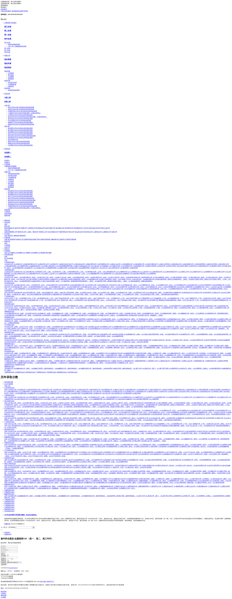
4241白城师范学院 (122, 461)
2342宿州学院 (40, 441)
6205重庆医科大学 (65, 482)
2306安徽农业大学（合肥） (99, 439)
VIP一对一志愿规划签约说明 (17, 46)
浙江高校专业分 (9, 401)
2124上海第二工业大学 (50, 399)
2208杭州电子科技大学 (136, 403)
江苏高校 (11, 73)
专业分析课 (8, 213)
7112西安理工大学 (155, 486)
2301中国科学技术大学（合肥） (18, 439)
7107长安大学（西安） (91, 486)
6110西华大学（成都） (163, 479)
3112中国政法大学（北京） (168, 410)
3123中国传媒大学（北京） (109, 412)
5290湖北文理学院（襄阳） (34, 435)
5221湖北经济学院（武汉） (68, 433)
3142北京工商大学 (108, 414)
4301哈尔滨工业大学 (14, 465)
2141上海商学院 (154, 399)
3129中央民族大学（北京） (157, 412)
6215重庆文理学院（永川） (203, 482)
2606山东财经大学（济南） (53, 418)
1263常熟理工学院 (217, 391)
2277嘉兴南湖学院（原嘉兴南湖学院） (143, 406)
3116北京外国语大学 (221, 410)
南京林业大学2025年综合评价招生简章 (20, 137)
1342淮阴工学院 (65, 393)
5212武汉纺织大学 (178, 431)
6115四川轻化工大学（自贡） (20, 480)
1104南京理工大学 (46, 389)
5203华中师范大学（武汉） (43, 431)
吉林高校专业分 (9, 458)
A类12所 (7, 97)
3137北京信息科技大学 (35, 414)
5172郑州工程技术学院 (141, 446)
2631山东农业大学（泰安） (157, 418)
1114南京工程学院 (167, 389)
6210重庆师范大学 (113, 482)
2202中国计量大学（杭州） (31, 403)
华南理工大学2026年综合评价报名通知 (20, 122)
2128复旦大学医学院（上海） (79, 399)
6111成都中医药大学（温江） (180, 479)
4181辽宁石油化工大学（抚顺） (38, 456)
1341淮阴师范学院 (53, 393)
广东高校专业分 (9, 422)
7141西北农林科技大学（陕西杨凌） (48, 488)
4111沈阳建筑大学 (135, 452)
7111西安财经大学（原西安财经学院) (137, 486)
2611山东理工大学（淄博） (110, 418)
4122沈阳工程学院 (13, 454)
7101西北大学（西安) (14, 486)
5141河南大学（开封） (52, 446)
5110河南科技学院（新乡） (111, 444)
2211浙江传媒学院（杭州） (164, 403)
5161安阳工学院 (100, 446)
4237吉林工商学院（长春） (107, 461)
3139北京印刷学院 (61, 414)
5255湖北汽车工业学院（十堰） (135, 433)
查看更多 (7, 524)
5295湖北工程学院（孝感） (52, 435)
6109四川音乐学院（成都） (147, 479)
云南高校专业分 (9, 501)
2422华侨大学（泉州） (188, 496)
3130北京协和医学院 (172, 412)
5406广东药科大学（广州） (105, 424)
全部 (5, 224)
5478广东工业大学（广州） (194, 425)
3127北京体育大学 (124, 412)
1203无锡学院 (106, 391)
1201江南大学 (96, 391)
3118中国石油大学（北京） (22, 412)
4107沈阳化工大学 (85, 452)
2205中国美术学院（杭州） (84, 403)
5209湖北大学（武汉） (145, 431)
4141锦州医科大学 (167, 454)
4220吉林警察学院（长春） (208, 460)
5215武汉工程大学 (202, 431)
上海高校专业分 (9, 395)
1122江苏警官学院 (24, 391)
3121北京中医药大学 (76, 412)
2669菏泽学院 (49, 420)
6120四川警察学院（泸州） (63, 480)
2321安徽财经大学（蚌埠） (189, 439)
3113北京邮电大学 (183, 410)
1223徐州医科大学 (140, 391)
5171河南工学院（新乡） (125, 446)
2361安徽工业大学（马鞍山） (109, 441)
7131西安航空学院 (12, 488)
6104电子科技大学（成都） (72, 479)
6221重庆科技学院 (218, 482)
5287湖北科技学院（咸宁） (16, 435)
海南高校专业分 (9, 509)
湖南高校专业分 (9, 469)
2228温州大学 (56, 405)
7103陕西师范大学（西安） (48, 486)
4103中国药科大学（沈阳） (46, 452)
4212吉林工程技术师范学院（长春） (156, 460)
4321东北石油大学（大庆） (16, 467)
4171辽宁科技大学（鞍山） (19, 456)
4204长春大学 (56, 460)
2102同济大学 (21, 397)
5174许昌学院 (162, 446)
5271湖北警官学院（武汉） (207, 433)
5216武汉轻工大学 (214, 431)
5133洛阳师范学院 (28, 446)
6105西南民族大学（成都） (90, 479)
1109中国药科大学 (106, 389)
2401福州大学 (12, 496)
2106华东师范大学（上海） (79, 397)
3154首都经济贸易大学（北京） (181, 414)
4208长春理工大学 (109, 460)
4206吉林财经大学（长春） (82, 460)
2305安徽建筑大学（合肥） (81, 439)
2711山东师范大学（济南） (133, 420)
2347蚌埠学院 (49, 441)
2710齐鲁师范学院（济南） (116, 420)
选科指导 (7, 210)
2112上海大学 (147, 397)
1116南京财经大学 (190, 389)
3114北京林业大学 (195, 410)
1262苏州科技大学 (205, 391)
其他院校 (11, 79)
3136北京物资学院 (22, 414)
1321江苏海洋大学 (41, 393)
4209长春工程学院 (121, 460)
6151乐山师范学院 (203, 480)
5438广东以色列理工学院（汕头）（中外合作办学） (103, 425)
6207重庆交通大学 (77, 482)
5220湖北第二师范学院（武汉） (49, 433)
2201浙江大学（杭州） (15, 403)
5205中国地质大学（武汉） (78, 431)
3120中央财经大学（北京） (60, 412)
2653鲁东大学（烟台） (22, 420)
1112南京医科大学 (142, 389)
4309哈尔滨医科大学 (148, 465)
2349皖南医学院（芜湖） (71, 441)
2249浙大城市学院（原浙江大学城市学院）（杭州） (174, 405)
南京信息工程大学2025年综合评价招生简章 (22, 136)
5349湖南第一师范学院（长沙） (118, 473)
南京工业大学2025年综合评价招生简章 (20, 134)
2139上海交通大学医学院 (140, 399)
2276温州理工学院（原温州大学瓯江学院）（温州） (114, 406)
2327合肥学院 (203, 439)
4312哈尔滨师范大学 (199, 465)
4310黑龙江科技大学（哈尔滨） (165, 465)
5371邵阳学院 (178, 473)
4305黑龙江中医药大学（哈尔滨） (84, 465)
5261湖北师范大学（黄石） (172, 433)
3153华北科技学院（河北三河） (160, 414)
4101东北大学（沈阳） (15, 452)
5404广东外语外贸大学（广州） (68, 424)
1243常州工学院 (172, 391)
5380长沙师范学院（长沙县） (192, 473)
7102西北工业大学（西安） (30, 486)
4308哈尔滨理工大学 (134, 465)
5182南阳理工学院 (184, 446)
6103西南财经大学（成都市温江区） (51, 479)
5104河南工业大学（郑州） (62, 444)
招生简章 (7, 59)
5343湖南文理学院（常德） (81, 473)
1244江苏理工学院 (184, 391)
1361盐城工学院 (75, 393)
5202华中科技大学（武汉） (25, 431)
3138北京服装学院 (49, 414)
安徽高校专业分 (9, 437)
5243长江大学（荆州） (102, 433)
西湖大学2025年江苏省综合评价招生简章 (21, 124)
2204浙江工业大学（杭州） (66, 403)
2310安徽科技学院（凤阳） (172, 439)
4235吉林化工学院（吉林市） (88, 461)
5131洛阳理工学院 (225, 444)
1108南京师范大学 (94, 389)
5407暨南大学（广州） (121, 424)
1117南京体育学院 (202, 389)
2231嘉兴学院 (65, 405)
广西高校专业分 (9, 505)
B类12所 (7, 102)
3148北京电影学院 (144, 414)
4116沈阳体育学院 (207, 452)
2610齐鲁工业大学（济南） (92, 418)
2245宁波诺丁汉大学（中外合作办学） (133, 405)
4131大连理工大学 (43, 454)
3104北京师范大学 (55, 410)
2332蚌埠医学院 (13, 441)
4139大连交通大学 (143, 454)
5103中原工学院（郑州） (45, 444)
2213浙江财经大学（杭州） (200, 403)
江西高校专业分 (9, 499)
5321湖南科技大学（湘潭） (181, 471)
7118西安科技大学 (213, 486)
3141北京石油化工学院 (95, 414)
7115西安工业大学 (189, 486)
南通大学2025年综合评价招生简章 (19, 143)
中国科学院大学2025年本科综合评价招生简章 (22, 111)
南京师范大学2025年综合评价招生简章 (20, 128)
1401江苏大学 (106, 393)
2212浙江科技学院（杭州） (182, 403)
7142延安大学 (64, 488)
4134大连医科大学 (85, 454)
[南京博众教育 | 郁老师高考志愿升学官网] (116, 11)
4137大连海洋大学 (119, 454)
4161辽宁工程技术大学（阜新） (198, 454)
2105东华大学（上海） (62, 397)
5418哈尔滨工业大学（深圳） (215, 424)
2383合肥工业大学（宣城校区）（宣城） (154, 441)
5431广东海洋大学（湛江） (68, 425)
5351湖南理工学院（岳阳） (137, 473)
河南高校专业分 (9, 442)
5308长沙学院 (126, 471)
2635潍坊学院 (170, 418)
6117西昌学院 (50, 480)
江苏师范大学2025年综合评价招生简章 (20, 145)
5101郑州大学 (12, 444)
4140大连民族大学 (155, 454)
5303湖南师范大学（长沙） (46, 471)
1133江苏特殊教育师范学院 (65, 391)
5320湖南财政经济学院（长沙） (162, 471)
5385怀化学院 (221, 473)
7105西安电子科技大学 (76, 486)
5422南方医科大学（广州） (38, 425)
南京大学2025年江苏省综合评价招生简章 (21, 107)
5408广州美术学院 (135, 424)
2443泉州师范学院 (218, 496)
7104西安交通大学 (63, 486)
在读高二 (7, 157)
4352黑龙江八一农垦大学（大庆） (114, 467)
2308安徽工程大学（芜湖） (136, 439)
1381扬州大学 (97, 393)
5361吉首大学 (169, 473)
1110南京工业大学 (118, 389)
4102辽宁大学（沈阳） (29, 452)
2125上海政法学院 (64, 399)
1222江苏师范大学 (128, 391)
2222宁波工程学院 (34, 405)
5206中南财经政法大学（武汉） (98, 431)
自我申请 (11, 86)
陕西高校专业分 (9, 484)
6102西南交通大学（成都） (31, 479)
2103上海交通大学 (31, 397)
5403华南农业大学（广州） (49, 424)
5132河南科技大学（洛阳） (13, 446)
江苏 (9, 386)
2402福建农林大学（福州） (25, 496)
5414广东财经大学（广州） (197, 424)
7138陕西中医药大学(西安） (27, 488)
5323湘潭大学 (212, 471)
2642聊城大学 (179, 418)
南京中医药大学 (13, 139)
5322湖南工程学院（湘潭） (198, 471)
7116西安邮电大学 (201, 486)
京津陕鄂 (11, 77)
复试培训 (7, 67)
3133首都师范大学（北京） (204, 412)
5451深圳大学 (145, 425)
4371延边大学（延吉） (132, 467)
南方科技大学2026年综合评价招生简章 (20, 118)
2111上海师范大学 (137, 397)
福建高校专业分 (9, 494)
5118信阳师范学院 (163, 444)
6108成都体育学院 (132, 479)
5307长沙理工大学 (115, 471)
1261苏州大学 (194, 391)
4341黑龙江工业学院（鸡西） (82, 467)
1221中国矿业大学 (116, 391)
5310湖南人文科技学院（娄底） (141, 471)
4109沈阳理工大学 (109, 452)
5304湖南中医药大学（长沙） (64, 471)
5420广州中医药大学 (14, 425)
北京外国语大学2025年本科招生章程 (19, 120)
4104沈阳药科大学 (61, 452)
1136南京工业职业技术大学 (83, 391)
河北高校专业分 (9, 511)
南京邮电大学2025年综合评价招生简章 (20, 132)
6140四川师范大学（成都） (117, 480)
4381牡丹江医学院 (146, 467)
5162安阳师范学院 (111, 446)
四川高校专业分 (9, 477)
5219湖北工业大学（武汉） (29, 433)
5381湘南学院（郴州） (209, 473)
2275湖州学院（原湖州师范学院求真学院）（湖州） (80, 406)
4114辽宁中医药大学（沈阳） (173, 452)
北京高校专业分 (9, 408)
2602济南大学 (21, 418)
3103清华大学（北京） (41, 410)
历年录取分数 (8, 382)
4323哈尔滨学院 (30, 467)
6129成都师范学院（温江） (81, 480)
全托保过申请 (12, 82)
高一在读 (7, 35)
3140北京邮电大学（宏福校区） (77, 414)
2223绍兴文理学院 (46, 405)
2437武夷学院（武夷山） (204, 496)
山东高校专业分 (9, 416)
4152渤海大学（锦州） (180, 454)
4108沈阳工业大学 (97, 452)
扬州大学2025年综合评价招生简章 (19, 141)
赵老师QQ (4, 9)
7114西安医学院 (178, 486)
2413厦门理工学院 (166, 496)
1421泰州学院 (127, 393)
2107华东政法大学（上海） (96, 397)
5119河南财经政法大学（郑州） (179, 444)
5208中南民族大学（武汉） (129, 431)
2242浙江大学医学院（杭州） (111, 405)
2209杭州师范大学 (150, 403)
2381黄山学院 (136, 441)
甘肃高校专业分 (9, 492)
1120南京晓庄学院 (12, 391)
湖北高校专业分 (9, 429)
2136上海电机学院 (108, 399)
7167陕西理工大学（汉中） (127, 488)
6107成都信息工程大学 (118, 479)
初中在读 (7, 39)
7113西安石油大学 (167, 486)
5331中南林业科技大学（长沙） (18, 473)
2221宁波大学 (23, 405)
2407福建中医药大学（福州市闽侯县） (94, 496)
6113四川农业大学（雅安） (219, 479)
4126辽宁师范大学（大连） (28, 454)
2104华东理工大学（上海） (46, 397)
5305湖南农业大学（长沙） (83, 471)
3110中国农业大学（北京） (132, 410)
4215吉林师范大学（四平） (190, 460)
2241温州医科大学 (95, 405)
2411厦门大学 (140, 496)
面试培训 (7, 215)
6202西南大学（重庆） (34, 482)
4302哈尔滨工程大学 (27, 465)
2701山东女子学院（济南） (83, 420)
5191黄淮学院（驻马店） (199, 446)
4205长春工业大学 (67, 460)
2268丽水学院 (38, 406)
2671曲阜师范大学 (59, 420)
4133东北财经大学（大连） (70, 454)
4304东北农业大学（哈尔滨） (63, 465)
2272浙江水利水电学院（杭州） (53, 406)
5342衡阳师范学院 (66, 473)
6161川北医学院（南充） (217, 480)
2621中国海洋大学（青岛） (127, 418)
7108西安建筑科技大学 (106, 486)
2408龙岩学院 (111, 496)
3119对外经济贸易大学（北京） (41, 412)
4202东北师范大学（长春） (25, 460)
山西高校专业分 (9, 490)
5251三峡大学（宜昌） (117, 433)
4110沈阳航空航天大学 (122, 452)
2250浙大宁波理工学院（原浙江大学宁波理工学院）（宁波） (211, 405)
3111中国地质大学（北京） (150, 410)
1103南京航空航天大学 (33, 389)
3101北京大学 (12, 410)
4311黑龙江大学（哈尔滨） (184, 465)
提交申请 (3, 564)
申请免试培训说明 (14, 90)
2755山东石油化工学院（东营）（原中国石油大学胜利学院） (162, 420)
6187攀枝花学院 (13, 482)
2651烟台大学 (219, 418)
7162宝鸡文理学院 (112, 488)
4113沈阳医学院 (159, 452)
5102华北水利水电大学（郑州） (27, 444)
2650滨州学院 (210, 418)
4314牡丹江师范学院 (213, 465)
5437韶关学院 (82, 425)
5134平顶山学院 (39, 446)
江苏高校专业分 (9, 387)
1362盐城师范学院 (86, 393)
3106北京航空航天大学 (80, 410)
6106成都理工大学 (105, 479)
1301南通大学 (31, 393)
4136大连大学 (108, 454)
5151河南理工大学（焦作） (68, 446)
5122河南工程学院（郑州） (198, 444)
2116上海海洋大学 (198, 397)
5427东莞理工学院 (53, 425)
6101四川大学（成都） (15, 479)
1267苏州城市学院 (20, 393)
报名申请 (7, 63)
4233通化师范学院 (73, 461)
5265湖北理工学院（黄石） (189, 433)
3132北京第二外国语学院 (187, 412)
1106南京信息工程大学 (69, 389)
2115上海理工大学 (186, 397)
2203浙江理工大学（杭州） (49, 403)
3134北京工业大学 (219, 412)
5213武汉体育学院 (190, 431)
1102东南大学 (21, 389)
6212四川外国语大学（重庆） (146, 482)
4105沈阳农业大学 (73, 452)
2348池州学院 (58, 441)
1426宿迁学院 (136, 393)
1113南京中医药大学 (154, 389)
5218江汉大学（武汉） (13, 433)
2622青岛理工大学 (142, 418)
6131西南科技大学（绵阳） (99, 480)
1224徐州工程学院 (152, 391)
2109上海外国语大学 (112, 397)
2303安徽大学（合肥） (47, 439)
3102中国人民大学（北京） (25, 410)
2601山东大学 (12, 418)
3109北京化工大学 (118, 410)
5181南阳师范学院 (172, 446)
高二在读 (7, 31)
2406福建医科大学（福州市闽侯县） (69, 496)
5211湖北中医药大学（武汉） (162, 431)
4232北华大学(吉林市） (59, 461)
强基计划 (7, 172)
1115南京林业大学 (179, 389)
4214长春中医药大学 (174, 460)
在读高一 (7, 153)
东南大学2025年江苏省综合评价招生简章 (21, 109)
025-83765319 (13, 568)
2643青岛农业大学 (190, 418)
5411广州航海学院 (147, 424)
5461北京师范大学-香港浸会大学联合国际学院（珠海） (167, 425)
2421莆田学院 (176, 496)
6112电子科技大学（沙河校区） (200, 479)
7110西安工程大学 (119, 486)
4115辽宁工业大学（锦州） (192, 452)
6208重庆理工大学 (89, 482)
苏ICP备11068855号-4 (47, 581)
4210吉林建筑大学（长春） (135, 460)
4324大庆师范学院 (41, 467)
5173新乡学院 (153, 446)
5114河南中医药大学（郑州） (129, 444)
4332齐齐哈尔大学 (67, 467)
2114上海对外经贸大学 (173, 397)
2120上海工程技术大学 (20, 399)
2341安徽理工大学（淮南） (27, 441)
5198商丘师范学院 (18, 448)
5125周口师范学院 (213, 444)
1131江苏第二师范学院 (49, 391)
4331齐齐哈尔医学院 (54, 467)
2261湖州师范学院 (28, 406)
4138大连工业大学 (131, 454)
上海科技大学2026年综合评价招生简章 (20, 115)
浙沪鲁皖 (11, 75)
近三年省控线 (8, 384)
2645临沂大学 (200, 418)
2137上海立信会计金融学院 (123, 399)
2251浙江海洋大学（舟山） (13, 406)
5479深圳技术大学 (209, 425)
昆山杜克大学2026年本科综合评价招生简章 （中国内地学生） (27, 117)
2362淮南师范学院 (125, 441)
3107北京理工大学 (94, 410)
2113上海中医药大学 (158, 397)
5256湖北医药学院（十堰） (154, 433)
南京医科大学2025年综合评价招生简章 (20, 130)
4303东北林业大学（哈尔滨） (43, 465)
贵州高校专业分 (9, 503)
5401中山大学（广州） (15, 424)
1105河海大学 (57, 389)
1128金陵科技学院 (36, 391)
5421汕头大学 (25, 425)
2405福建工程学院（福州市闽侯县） (46, 496)
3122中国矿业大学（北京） (91, 412)
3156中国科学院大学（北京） (201, 414)
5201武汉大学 (12, 431)
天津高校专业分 (9, 507)
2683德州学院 (70, 420)
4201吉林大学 (12, 460)
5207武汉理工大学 (114, 431)
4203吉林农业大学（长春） (43, 460)
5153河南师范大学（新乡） (86, 446)
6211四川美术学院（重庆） (128, 482)
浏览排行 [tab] (7, 532)
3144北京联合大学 (120, 414)
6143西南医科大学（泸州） (176, 480)
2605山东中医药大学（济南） (35, 418)
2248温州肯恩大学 (151, 405)
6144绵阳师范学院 (191, 480)
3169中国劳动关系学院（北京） (221, 414)
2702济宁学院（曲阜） (99, 420)
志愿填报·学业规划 (10, 166)
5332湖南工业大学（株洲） (37, 473)
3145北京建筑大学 (132, 414)
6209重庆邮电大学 (101, 482)
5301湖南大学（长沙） (15, 471)
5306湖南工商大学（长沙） (100, 471)
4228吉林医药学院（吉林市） (22, 461)
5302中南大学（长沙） (29, 471)
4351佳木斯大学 (97, 467)
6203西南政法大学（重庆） (50, 482)
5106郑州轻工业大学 (95, 444)
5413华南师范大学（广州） (179, 424)
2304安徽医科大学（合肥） (63, 439)
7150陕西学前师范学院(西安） (78, 488)
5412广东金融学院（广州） (161, 424)
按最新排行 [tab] (8, 534)
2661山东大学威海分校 (37, 420)
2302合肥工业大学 (34, 439)
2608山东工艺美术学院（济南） (73, 418)
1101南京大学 (12, 389)
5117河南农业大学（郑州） (148, 444)
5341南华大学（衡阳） (53, 473)
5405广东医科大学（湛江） (87, 424)
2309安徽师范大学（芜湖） (154, 439)
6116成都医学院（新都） (38, 480)
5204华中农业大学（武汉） (61, 431)
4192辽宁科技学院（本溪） (57, 456)
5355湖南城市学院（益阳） (155, 473)
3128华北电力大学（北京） (139, 412)
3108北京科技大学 (106, 410)
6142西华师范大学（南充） (158, 480)
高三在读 (7, 27)
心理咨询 (7, 211)
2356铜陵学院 (95, 441)
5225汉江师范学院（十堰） (86, 433)
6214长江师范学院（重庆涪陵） (184, 482)
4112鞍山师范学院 (147, 452)
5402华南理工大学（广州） (31, 424)
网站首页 (7, 220)
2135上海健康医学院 (95, 399)
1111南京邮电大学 (130, 389)
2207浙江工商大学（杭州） (120, 403)
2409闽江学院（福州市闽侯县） (126, 496)
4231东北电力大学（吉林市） (42, 461)
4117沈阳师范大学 (219, 452)
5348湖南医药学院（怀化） (99, 473)
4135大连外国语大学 (97, 454)
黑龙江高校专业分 (10, 463)
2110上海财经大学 (125, 397)
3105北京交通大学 (67, 410)
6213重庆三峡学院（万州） (165, 482)
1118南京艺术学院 (214, 389)
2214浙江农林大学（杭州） (218, 403)
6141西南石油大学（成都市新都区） (137, 480)
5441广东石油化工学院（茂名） (130, 425)
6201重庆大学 (22, 482)
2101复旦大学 (12, 397)
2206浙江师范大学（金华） (102, 403)
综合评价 (7, 189)
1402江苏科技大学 (117, 393)
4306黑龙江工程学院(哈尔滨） (104, 465)
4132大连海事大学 (55, 454)
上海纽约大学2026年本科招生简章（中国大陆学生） (24, 113)
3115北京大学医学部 (207, 410)
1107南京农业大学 (82, 389)
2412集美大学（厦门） (152, 496)
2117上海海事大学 (210, 397)
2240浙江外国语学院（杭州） (79, 405)
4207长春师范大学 (97, 460)
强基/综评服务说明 (14, 44)
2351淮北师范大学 (85, 441)
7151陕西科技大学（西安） (97, 488)
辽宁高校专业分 (9, 450)
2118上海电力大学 (222, 397)
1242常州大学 (162, 391)
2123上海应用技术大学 (35, 399)
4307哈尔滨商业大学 (121, 465)
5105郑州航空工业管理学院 (80, 444)
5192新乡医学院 (212, 446)
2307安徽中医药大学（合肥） (117, 439)
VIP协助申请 (12, 84)
